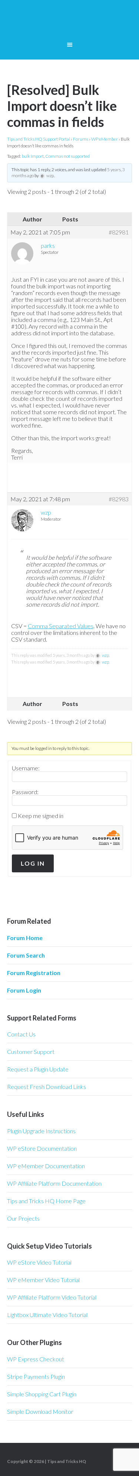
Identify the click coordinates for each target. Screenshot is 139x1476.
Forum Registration (33, 972)
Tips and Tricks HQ (66, 1461)
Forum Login (24, 990)
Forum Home (25, 937)
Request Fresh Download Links (46, 1086)
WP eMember (104, 139)
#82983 (119, 499)
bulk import (33, 156)
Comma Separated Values (60, 625)
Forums (80, 139)
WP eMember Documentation (46, 1165)
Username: (26, 768)
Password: (25, 792)
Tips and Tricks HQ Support (69, 22)
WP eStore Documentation (42, 1148)
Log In (33, 863)
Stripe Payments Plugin (36, 1376)
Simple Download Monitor (40, 1411)
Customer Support (30, 1051)
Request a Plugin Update (38, 1069)
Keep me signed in (40, 815)
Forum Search (26, 955)
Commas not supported (67, 156)
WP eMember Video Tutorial (43, 1279)
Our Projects (23, 1218)
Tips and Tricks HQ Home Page (46, 1200)
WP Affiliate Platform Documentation (54, 1183)
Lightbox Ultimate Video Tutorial (47, 1314)
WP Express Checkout (35, 1358)
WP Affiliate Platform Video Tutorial (51, 1297)
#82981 (119, 232)
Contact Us (21, 1034)
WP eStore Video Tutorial (39, 1262)
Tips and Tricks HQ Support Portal (38, 139)
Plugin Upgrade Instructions (41, 1130)
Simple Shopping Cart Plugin (41, 1393)
